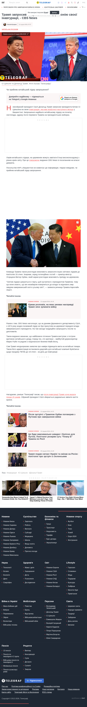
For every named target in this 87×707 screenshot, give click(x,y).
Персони (49, 601)
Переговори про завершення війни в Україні (22, 7)
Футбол (71, 521)
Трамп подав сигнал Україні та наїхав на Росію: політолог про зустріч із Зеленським (53, 455)
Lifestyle (70, 563)
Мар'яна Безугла (53, 634)
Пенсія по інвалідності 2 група (11, 655)
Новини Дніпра (9, 529)
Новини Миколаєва (10, 555)
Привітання (72, 594)
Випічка (28, 650)
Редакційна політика (52, 686)
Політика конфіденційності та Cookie (25, 686)
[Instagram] (74, 2)
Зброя (5, 617)
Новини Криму (9, 551)
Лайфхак (71, 586)
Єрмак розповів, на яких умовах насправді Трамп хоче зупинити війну (51, 305)
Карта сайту (6, 692)
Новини (6, 516)
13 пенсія (7, 650)
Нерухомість (51, 531)
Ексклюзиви (72, 7)
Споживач (72, 571)
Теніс (70, 529)
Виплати (28, 529)
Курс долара (51, 539)
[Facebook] (58, 2)
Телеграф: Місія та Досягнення (26, 692)
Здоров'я (28, 563)
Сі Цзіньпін (50, 616)
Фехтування (72, 540)
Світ (47, 563)
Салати (28, 665)
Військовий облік (31, 621)
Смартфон (7, 582)
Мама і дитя (29, 567)
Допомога (29, 547)
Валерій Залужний (53, 623)
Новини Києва (8, 521)
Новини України (33, 301)
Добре (54, 12)
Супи (27, 658)
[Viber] (62, 3)
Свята (69, 601)
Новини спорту (74, 516)
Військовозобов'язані (33, 617)
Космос (6, 571)
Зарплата (28, 521)
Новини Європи (52, 567)
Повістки (28, 606)
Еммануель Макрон (54, 619)
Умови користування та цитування (15, 689)
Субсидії (28, 532)
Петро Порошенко (53, 631)
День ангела (73, 621)
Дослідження (30, 582)
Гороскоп (71, 567)
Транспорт (50, 528)
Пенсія (5, 646)
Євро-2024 (72, 536)
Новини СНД (51, 579)
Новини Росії (51, 575)
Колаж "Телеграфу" (42, 84)
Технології (7, 567)
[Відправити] (27, 2)
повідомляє (34, 160)
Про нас (5, 686)
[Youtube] (68, 2)
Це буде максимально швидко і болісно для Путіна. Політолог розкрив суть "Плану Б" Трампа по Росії (51, 436)
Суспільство (29, 516)
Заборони (72, 617)
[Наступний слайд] (85, 7)
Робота (27, 525)
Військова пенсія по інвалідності (11, 661)
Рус (83, 2)
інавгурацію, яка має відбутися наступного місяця (51, 109)
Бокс (70, 525)
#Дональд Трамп (35, 473)
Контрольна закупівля (53, 7)
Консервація (30, 654)
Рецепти (27, 646)
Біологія (6, 575)
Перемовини (8, 614)
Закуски (28, 669)
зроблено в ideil (78, 698)
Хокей (70, 532)
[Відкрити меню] (3, 2)
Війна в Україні (9, 601)
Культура (71, 582)
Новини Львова (9, 536)
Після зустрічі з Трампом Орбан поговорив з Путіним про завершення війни (51, 415)
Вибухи (6, 610)
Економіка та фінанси (51, 517)
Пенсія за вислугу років (10, 671)
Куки (46, 12)
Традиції (71, 614)
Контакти (61, 689)
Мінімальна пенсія (10, 666)
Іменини (71, 625)
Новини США (51, 571)
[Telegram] (65, 2)
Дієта (27, 575)
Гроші (48, 524)
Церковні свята (74, 606)
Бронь (27, 610)
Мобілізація (29, 601)
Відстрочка (29, 614)
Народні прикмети (75, 610)
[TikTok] (78, 2)
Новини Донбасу (9, 547)
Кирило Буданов (52, 627)
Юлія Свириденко (53, 638)
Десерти (28, 662)
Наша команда (74, 689)
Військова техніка (10, 625)
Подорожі (72, 579)
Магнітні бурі (73, 590)
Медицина (29, 536)
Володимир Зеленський (50, 607)
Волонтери (7, 621)
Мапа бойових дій (10, 606)
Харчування (29, 571)
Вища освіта (30, 544)
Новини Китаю (52, 582)
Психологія (29, 579)
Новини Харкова (9, 525)
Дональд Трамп (52, 612)
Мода (70, 575)
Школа (27, 540)
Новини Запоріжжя (10, 540)
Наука (5, 563)
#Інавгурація (12, 473)
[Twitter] (71, 2)
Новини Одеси (9, 532)
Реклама (35, 689)
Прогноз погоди (31, 551)
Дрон (5, 579)
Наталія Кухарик (12, 24)
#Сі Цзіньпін (23, 473)
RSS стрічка (47, 692)
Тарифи (49, 535)
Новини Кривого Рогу (11, 544)
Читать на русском (10, 29)
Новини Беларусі (53, 586)
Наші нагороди (48, 689)
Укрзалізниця (51, 543)
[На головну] (43, 2)
